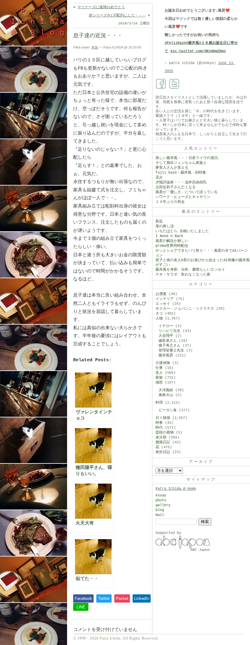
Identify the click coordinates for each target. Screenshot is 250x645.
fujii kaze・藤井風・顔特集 (180, 173)
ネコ (159, 314)
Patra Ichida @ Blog (40, 22)
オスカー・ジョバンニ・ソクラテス (184, 309)
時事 (159, 423)
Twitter (104, 598)
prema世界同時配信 (171, 246)
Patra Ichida (110, 638)
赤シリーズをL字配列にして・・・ (117, 15)
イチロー (166, 326)
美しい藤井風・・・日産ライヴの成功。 (188, 158)
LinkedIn (141, 598)
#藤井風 (192, 43)
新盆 (159, 221)
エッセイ (162, 304)
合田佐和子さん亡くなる (175, 187)
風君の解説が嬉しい (171, 241)
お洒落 (160, 294)
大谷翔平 (166, 336)
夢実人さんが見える (171, 168)
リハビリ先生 (169, 331)
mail (159, 515)
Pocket (122, 598)
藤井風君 (166, 355)
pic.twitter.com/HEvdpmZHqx (198, 51)
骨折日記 (162, 452)
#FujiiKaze (175, 43)
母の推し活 (164, 226)
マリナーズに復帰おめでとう (101, 7)
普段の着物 (164, 433)
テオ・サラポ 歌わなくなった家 (182, 274)
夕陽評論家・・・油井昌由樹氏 (181, 182)
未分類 (160, 437)
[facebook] (161, 84)
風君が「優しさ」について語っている (186, 192)
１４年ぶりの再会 (170, 202)
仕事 (159, 368)
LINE (81, 607)
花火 (159, 177)
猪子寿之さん (169, 346)
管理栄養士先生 (171, 350)
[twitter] (174, 84)
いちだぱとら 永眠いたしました (182, 231)
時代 (159, 428)
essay (160, 495)
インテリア (164, 299)
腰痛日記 (162, 442)
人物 (159, 318)
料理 (159, 403)
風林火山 (166, 395)
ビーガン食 (168, 410)
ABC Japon (200, 550)
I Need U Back (169, 236)
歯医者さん (168, 341)
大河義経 (166, 390)
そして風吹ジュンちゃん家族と (181, 163)
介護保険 (162, 363)
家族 (94, 47)
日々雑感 (162, 418)
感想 (159, 382)
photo (160, 500)
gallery (162, 505)
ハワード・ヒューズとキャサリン (182, 197)
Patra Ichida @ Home (175, 489)
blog (159, 510)
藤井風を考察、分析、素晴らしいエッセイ (190, 270)
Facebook (83, 598)
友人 (159, 373)
